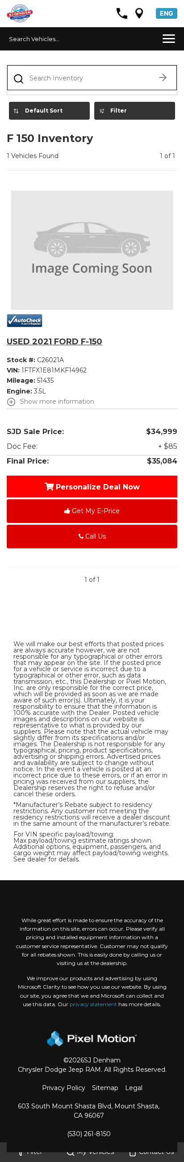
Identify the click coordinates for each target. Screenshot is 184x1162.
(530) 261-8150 (89, 1134)
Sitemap (105, 1088)
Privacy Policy (63, 1088)
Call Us (95, 536)
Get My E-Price (95, 511)
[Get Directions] (139, 13)
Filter (118, 110)
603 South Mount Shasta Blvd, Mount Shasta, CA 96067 (88, 1111)
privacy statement (93, 1004)
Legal (133, 1088)
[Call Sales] (122, 13)
